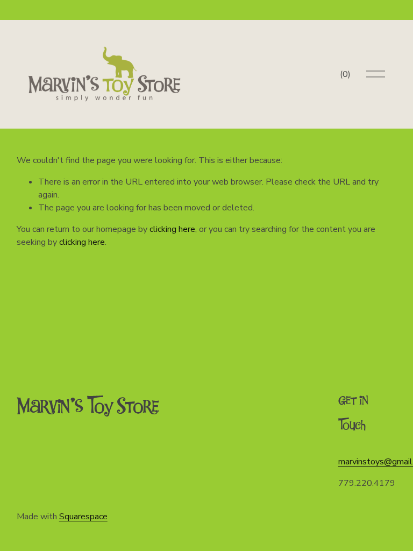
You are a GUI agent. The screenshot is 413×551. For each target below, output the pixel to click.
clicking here (172, 229)
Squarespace (83, 516)
